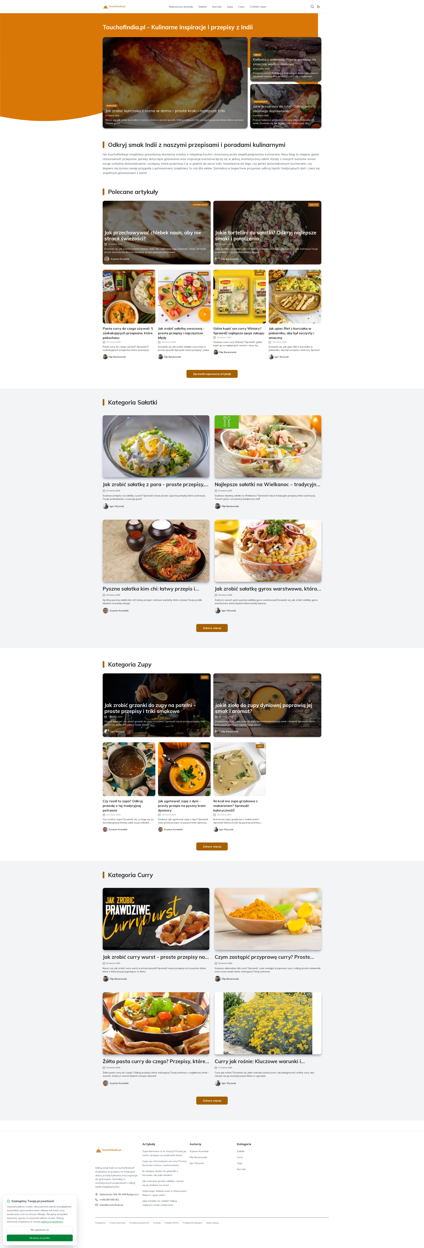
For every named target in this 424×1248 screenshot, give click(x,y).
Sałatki (202, 6)
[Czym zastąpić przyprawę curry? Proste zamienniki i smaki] (268, 919)
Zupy (230, 6)
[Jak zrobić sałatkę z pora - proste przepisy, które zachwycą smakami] (156, 446)
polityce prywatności (52, 1221)
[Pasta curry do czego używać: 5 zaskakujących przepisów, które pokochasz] (129, 297)
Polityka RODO (172, 1222)
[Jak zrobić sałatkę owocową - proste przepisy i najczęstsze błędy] (184, 297)
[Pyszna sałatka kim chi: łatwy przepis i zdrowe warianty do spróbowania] (156, 551)
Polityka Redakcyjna (192, 1222)
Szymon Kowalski (120, 258)
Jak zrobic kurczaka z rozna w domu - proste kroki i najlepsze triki (165, 110)
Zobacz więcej (212, 628)
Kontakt (157, 1222)
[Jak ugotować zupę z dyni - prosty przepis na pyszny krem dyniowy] (184, 769)
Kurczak (217, 6)
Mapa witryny (212, 1222)
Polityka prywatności (139, 1222)
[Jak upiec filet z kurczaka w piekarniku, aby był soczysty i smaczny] (295, 297)
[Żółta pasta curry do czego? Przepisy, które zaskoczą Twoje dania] (156, 1023)
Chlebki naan (258, 6)
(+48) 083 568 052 (109, 1199)
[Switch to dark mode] (318, 7)
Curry (241, 6)
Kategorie (244, 1144)
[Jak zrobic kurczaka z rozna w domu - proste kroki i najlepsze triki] (175, 82)
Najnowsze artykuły (181, 6)
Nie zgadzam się (40, 1229)
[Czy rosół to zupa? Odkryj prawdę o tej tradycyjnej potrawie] (129, 769)
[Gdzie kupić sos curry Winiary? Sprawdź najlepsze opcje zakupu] (239, 297)
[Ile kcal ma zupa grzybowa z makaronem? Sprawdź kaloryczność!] (239, 769)
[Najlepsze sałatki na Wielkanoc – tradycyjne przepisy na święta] (268, 446)
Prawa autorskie (118, 1222)
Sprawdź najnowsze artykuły (212, 374)
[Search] (312, 6)
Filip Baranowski (229, 258)
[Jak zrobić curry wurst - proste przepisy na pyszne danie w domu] (156, 919)
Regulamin (100, 1222)
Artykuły (148, 1144)
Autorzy (195, 1144)
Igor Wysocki (117, 506)
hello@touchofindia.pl (111, 1204)
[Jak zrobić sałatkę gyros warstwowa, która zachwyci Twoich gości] (268, 551)
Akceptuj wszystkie (39, 1237)
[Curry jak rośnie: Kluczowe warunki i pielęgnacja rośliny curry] (268, 1023)
